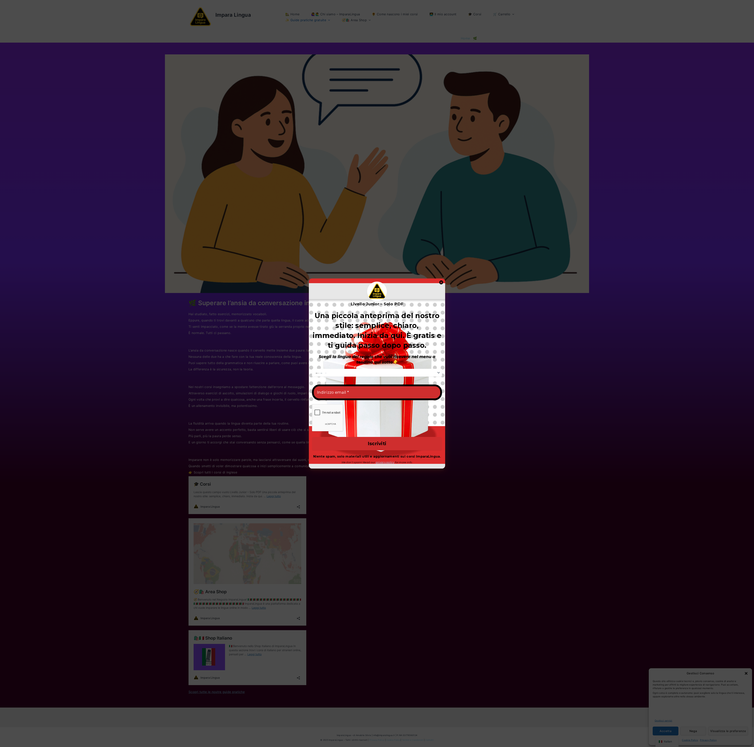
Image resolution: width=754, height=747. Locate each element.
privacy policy (385, 462)
